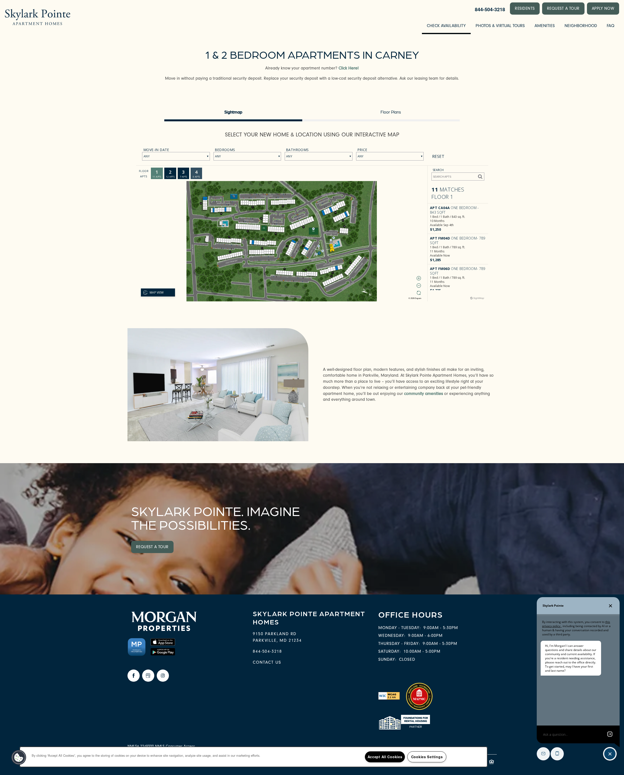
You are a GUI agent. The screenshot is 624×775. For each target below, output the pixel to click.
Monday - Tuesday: (399, 627)
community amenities (423, 393)
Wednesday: (391, 635)
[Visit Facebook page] (133, 676)
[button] (525, 8)
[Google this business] (148, 676)
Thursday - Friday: (399, 643)
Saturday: (389, 651)
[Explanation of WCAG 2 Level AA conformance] (389, 695)
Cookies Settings (427, 756)
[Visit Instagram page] (163, 676)
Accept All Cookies (385, 756)
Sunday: (387, 659)
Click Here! (349, 68)
